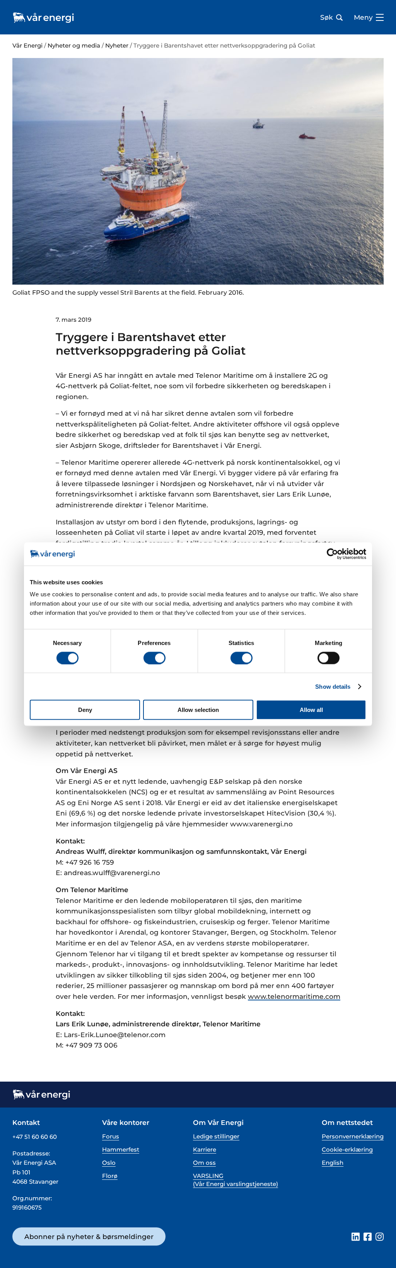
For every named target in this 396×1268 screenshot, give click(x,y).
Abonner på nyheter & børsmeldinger (89, 1236)
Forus (110, 1136)
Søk (326, 17)
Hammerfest (120, 1149)
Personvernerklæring (353, 1136)
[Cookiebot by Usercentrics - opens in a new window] (332, 554)
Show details (332, 686)
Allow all (311, 710)
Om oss (204, 1162)
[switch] (154, 658)
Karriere (204, 1149)
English (332, 1162)
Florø (110, 1175)
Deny (85, 710)
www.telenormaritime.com (294, 996)
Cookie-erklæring (347, 1149)
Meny (363, 17)
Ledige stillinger (216, 1136)
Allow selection (198, 710)
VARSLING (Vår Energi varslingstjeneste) (235, 1180)
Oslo (109, 1162)
